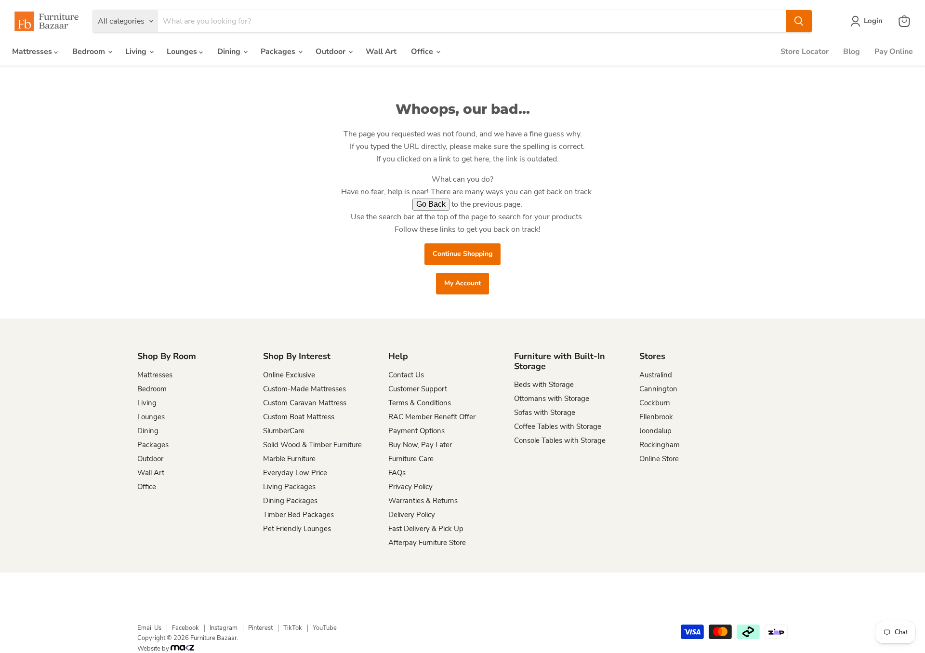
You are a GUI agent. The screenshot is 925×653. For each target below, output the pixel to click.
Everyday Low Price (295, 473)
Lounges (183, 51)
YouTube (325, 628)
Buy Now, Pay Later (420, 445)
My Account (462, 283)
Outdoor (331, 51)
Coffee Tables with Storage (557, 426)
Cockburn (654, 403)
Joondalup (655, 431)
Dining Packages (290, 501)
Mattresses (33, 51)
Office (423, 51)
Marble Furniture (289, 459)
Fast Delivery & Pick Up (425, 528)
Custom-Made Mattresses (304, 389)
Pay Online (893, 51)
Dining (229, 51)
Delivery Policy (411, 515)
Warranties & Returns (423, 501)
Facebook (185, 628)
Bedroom (89, 51)
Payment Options (416, 431)
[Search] (799, 21)
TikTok (292, 628)
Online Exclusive (289, 375)
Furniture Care (411, 459)
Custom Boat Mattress (298, 417)
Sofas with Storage (544, 412)
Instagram (224, 628)
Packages (279, 51)
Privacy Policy (410, 487)
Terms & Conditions (419, 403)
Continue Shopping (462, 253)
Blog (851, 51)
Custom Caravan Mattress (304, 403)
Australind (655, 375)
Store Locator (804, 51)
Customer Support (417, 389)
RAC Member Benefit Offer (432, 417)
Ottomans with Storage (551, 398)
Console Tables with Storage (560, 440)
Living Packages (289, 487)
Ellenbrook (656, 417)
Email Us (149, 628)
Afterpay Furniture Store (427, 542)
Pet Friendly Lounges (297, 528)
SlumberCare (283, 431)
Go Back (431, 204)
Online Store (659, 459)
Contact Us (406, 375)
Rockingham (659, 445)
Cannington (658, 389)
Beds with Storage (544, 384)
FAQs (397, 473)
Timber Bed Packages (298, 515)
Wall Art (381, 51)
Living (136, 51)
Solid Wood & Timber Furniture (312, 445)
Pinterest (260, 628)
